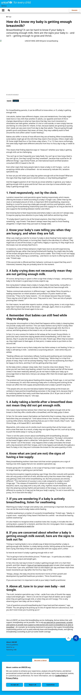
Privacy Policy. (12, 678)
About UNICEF (11, 642)
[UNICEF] (16, 2)
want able (39, 624)
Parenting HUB (11, 650)
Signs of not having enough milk (40, 565)
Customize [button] (50, 685)
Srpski (9, 101)
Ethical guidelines (12, 645)
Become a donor (40, 660)
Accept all (14, 685)
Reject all (32, 685)
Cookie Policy (60, 675)
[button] (76, 638)
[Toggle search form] (8, 10)
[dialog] (40, 676)
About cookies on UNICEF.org (18, 667)
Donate (74, 10)
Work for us (10, 647)
